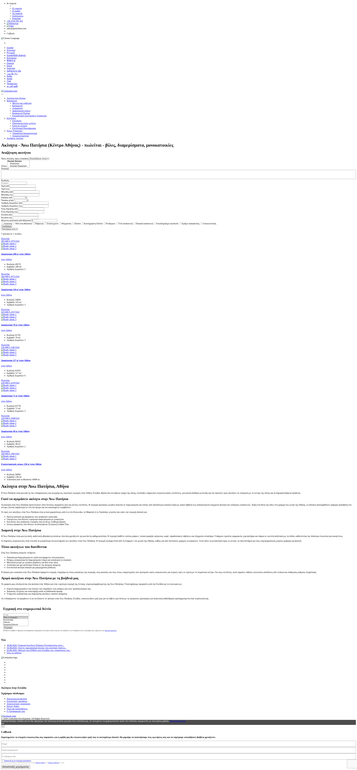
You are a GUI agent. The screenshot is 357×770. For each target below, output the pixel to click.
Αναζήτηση (6, 226)
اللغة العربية (12, 86)
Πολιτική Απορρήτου (111, 630)
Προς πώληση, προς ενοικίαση (14, 158)
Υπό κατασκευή (125, 223)
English (10, 48)
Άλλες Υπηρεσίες (14, 131)
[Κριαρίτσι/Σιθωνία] (15, 625)
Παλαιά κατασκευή (144, 223)
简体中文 (11, 60)
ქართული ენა (14, 71)
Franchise (16, 18)
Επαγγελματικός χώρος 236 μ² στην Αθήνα (21, 464)
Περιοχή (5, 168)
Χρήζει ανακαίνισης (190, 223)
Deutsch (10, 63)
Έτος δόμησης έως (9, 212)
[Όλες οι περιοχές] (15, 617)
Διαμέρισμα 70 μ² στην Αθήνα (15, 325)
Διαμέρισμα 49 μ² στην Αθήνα (15, 431)
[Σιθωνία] (15, 622)
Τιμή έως (5, 189)
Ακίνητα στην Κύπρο (16, 98)
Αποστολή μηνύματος (15, 766)
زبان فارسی (12, 73)
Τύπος (4, 166)
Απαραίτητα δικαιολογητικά (24, 133)
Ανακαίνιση (17, 108)
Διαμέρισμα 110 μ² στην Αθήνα (15, 289)
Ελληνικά (11, 50)
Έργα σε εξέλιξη (19, 126)
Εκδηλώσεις (17, 16)
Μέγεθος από (7, 192)
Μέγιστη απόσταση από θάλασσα (16, 220)
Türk (9, 81)
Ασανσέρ (8, 223)
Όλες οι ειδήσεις (14, 653)
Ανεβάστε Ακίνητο (15, 138)
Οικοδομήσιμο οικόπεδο (167, 223)
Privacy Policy (13, 706)
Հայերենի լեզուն (16, 55)
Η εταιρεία (17, 8)
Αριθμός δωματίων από (11, 203)
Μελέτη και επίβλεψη (22, 103)
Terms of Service (53, 762)
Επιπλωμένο (52, 223)
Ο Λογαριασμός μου (16, 711)
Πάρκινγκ (39, 223)
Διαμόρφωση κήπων (21, 111)
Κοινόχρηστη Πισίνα (93, 223)
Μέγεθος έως (7, 195)
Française (11, 68)
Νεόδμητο (110, 223)
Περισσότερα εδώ (178, 721)
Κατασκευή (12, 101)
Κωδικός (5, 180)
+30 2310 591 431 (15, 21)
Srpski (9, 78)
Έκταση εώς (6, 217)
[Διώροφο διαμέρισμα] (18, 166)
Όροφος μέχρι (7, 200)
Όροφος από (6, 197)
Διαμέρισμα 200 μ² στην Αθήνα (16, 254)
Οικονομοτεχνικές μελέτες (24, 123)
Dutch (9, 66)
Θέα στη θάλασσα (24, 223)
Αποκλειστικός (209, 223)
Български (12, 58)
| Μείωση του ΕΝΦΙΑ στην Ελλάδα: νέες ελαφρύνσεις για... (39, 650)
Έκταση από (6, 214)
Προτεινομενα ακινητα (17, 699)
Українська (12, 83)
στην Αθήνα (6, 259)
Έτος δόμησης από (9, 209)
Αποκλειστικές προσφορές (18, 704)
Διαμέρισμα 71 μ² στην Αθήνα (15, 396)
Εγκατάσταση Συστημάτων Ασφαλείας (29, 116)
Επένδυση (11, 118)
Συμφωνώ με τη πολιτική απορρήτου (17, 761)
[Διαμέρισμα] (18, 163)
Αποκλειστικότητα (20, 136)
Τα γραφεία (17, 13)
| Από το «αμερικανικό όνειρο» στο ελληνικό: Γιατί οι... (36, 648)
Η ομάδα (16, 11)
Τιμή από (5, 186)
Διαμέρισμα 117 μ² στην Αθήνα (15, 360)
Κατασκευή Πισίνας (21, 113)
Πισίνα (77, 223)
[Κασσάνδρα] (15, 620)
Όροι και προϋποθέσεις (17, 709)
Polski (9, 76)
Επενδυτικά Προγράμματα (24, 128)
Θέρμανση (66, 223)
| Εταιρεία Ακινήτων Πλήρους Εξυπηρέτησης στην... (35, 645)
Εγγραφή (8, 628)
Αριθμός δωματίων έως (11, 206)
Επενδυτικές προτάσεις (17, 701)
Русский (11, 53)
